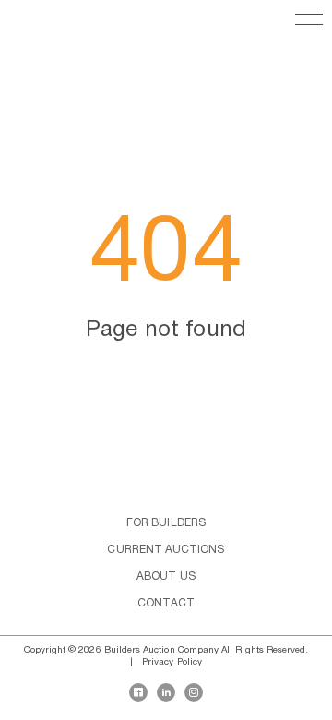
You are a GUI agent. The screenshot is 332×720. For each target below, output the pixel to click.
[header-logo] (32, 28)
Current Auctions (165, 550)
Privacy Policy (172, 662)
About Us (166, 576)
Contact (166, 603)
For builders (166, 523)
